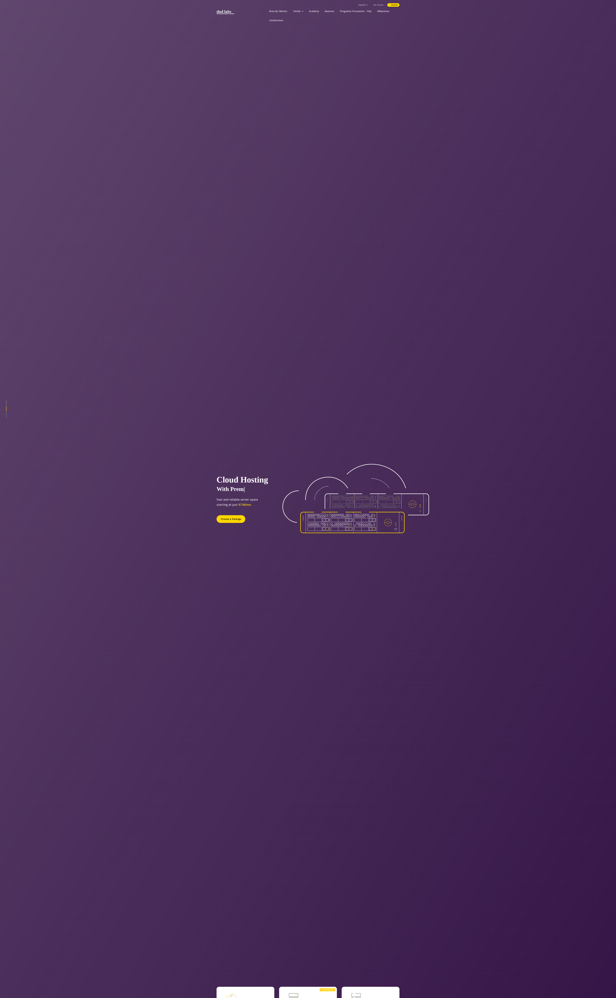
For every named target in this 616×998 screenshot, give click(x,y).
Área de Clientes (278, 11)
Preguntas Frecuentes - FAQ (356, 11)
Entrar (394, 5)
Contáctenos (276, 20)
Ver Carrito (378, 5)
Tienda (297, 11)
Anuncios (329, 11)
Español (362, 5)
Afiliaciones (383, 11)
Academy (314, 11)
